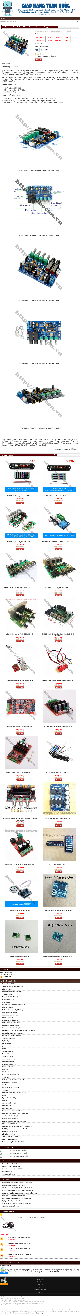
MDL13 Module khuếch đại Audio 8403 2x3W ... (58, 956)
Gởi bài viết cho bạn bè (61, 449)
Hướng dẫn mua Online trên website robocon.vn (16, 1198)
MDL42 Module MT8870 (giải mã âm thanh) (58, 910)
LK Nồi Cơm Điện (7, 1017)
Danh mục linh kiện (10, 981)
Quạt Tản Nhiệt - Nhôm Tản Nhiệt (12, 1111)
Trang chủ (40, 1279)
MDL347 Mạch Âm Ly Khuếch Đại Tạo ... (58, 588)
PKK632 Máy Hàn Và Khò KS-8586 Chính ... (20, 1249)
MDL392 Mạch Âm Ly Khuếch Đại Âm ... (20, 542)
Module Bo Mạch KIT (19, 27)
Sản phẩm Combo (7, 994)
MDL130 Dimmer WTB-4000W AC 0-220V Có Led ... (33, 1218)
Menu (5, 18)
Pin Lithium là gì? (7, 1171)
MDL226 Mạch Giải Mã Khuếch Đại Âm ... (20, 726)
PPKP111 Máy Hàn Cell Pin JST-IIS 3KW (19, 1254)
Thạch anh (5, 1090)
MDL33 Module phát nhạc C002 (20, 956)
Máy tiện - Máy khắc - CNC (10, 1139)
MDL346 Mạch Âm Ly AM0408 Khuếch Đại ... (20, 634)
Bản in (76, 449)
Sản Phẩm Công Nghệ (8, 1038)
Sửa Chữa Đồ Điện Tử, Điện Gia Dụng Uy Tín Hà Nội (17, 1188)
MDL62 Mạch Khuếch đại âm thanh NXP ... (58, 818)
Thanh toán (40, 1284)
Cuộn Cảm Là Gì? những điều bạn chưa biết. (15, 1195)
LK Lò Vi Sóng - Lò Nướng (10, 1020)
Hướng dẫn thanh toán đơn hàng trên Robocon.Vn (17, 1183)
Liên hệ (40, 1292)
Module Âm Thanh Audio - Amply (38, 27)
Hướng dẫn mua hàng (40, 1289)
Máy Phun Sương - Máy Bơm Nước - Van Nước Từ (17, 1126)
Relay (4, 1095)
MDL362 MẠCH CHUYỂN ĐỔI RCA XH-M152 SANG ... (58, 542)
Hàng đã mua (7, 976)
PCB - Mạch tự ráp (7, 1108)
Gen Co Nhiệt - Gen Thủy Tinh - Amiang (13, 1116)
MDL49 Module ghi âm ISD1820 (20, 910)
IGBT (3, 1046)
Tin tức (40, 1287)
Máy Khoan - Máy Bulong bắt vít (11, 1035)
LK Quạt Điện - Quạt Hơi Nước (11, 1023)
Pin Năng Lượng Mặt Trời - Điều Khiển (13, 1142)
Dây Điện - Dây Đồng (8, 1134)
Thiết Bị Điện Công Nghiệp (10, 1136)
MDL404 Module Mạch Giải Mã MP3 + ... (58, 496)
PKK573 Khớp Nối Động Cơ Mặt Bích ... (19, 1238)
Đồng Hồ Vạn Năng (7, 1007)
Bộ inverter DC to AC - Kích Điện (12, 991)
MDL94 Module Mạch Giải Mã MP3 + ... (58, 772)
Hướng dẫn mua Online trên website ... (13, 1164)
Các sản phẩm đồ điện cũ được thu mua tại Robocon (17, 1190)
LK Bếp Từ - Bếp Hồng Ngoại (10, 1025)
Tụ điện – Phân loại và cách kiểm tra (13, 1201)
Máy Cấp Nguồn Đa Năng (9, 1012)
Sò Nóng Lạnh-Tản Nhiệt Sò (10, 1118)
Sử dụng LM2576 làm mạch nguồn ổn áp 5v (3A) (16, 1203)
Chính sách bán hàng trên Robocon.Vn (13, 1185)
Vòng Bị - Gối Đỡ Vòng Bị (9, 1124)
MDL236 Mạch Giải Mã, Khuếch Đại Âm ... (20, 680)
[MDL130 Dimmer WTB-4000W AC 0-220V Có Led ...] (9, 1224)
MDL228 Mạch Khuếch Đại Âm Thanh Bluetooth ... (58, 680)
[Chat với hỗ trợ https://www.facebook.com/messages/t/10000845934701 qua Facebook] (25, 1150)
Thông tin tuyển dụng (8, 1174)
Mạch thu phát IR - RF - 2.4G (10, 1015)
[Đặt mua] (38, 60)
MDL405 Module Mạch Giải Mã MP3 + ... (20, 496)
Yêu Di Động (39, 1313)
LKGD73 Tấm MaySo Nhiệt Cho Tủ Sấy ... (20, 1243)
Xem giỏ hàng (8, 974)
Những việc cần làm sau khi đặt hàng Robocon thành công (19, 1193)
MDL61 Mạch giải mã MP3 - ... (58, 864)
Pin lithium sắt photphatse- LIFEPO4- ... (13, 1169)
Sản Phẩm (6, 27)
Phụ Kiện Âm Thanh (8, 999)
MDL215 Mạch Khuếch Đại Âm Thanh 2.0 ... (58, 726)
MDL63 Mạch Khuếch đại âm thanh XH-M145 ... (20, 864)
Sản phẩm (40, 1282)
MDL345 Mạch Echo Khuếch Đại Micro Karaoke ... (20, 588)
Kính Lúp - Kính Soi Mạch (9, 1131)
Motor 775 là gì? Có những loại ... (11, 1166)
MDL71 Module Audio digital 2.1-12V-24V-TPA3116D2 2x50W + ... (20, 819)
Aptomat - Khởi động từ (9, 1103)
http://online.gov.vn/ (5, 1265)
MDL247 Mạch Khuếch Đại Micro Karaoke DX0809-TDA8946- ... (58, 635)
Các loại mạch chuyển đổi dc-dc (11, 1206)
